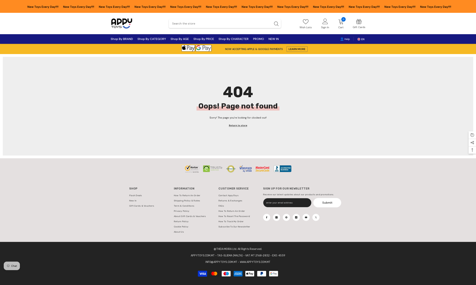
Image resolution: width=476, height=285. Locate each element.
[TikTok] (296, 217)
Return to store (238, 125)
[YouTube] (306, 217)
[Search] (225, 23)
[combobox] (220, 23)
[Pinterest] (286, 217)
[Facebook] (266, 217)
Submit (327, 203)
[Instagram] (276, 217)
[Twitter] (315, 217)
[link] (359, 23)
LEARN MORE (297, 49)
